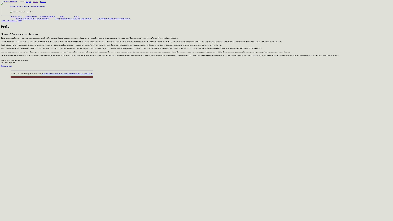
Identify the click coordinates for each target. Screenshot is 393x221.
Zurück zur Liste (6, 66)
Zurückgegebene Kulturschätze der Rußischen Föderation (73, 18)
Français (35, 2)
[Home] (2, 2)
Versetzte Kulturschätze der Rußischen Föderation (114, 18)
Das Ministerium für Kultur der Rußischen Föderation (27, 6)
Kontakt (76, 16)
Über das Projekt (16, 16)
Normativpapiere (31, 16)
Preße (62, 16)
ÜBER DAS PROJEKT (9, 20)
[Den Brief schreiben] (10, 2)
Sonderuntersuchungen (47, 16)
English (28, 2)
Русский (43, 2)
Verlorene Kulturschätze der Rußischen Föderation (32, 18)
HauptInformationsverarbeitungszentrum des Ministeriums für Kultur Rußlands (67, 73)
